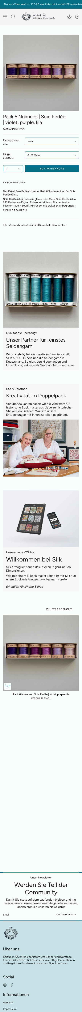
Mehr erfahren (15, 210)
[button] (13, 17)
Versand (8, 1002)
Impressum (10, 1009)
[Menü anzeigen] (5, 17)
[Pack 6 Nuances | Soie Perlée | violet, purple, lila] (41, 653)
